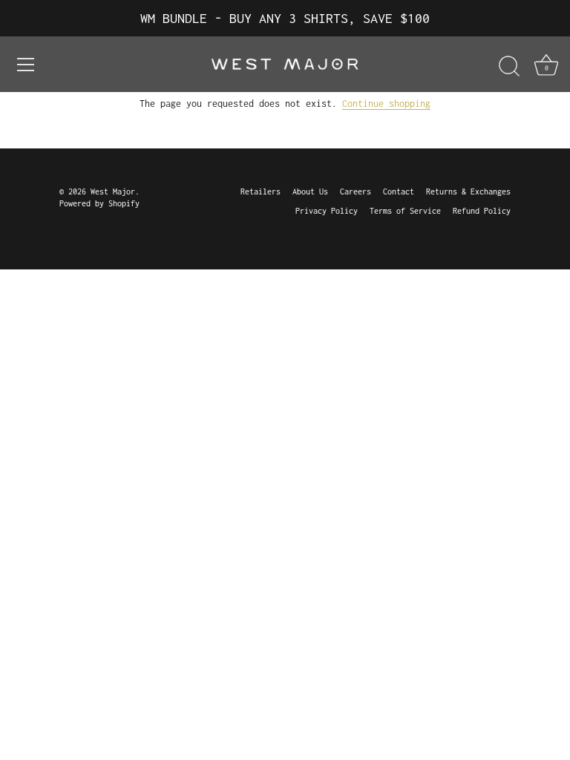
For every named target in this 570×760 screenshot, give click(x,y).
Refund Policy (482, 210)
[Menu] (26, 64)
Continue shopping (386, 103)
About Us (310, 191)
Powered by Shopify (99, 203)
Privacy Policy (326, 210)
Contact (398, 191)
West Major (113, 191)
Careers (355, 191)
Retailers (260, 191)
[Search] (509, 66)
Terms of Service (405, 210)
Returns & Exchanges (468, 191)
